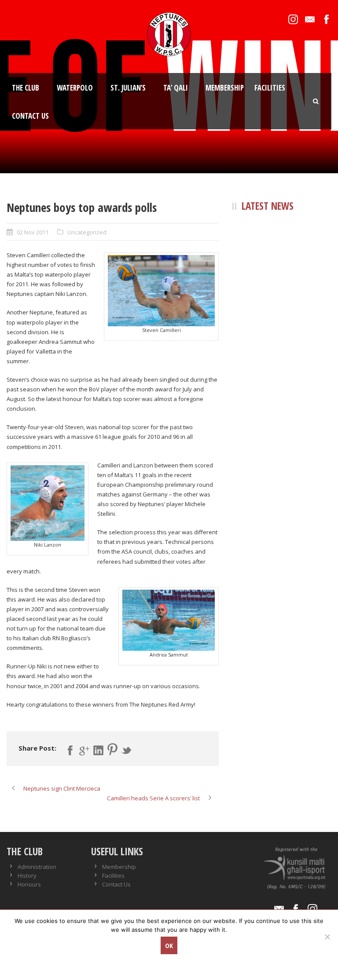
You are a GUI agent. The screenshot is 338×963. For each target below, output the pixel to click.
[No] (327, 936)
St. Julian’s (128, 88)
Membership (225, 88)
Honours (29, 884)
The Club (25, 88)
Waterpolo (75, 88)
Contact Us (30, 116)
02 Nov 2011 (32, 232)
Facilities (269, 88)
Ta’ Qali (175, 88)
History (27, 875)
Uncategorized (87, 232)
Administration (37, 867)
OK (169, 945)
